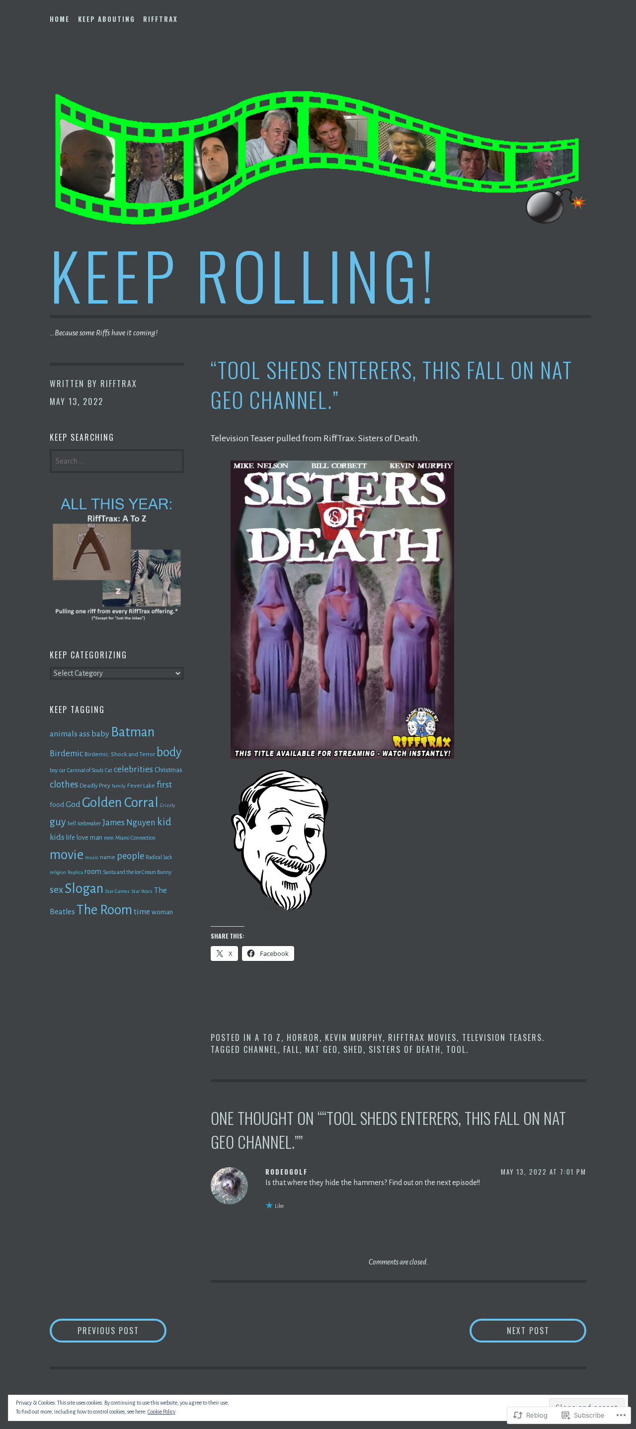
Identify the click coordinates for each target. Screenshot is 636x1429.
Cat (108, 770)
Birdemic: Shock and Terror (119, 754)
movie (66, 855)
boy (54, 770)
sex (56, 889)
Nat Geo (321, 1049)
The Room (104, 910)
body (169, 752)
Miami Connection (135, 838)
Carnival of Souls (85, 770)
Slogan (84, 888)
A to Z (268, 1037)
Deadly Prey (95, 785)
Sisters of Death (405, 1049)
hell (72, 823)
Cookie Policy (161, 1412)
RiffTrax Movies (422, 1037)
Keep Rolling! (244, 274)
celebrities (133, 769)
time (142, 911)
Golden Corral (120, 802)
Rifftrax (118, 384)
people (130, 856)
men (109, 838)
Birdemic (66, 753)
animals (64, 733)
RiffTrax (160, 19)
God (73, 804)
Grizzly (167, 805)
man (96, 837)
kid (164, 821)
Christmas (168, 770)
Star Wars (142, 891)
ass (84, 733)
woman (162, 912)
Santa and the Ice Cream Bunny (137, 872)
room (92, 871)
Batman (133, 732)
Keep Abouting (106, 19)
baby (100, 733)
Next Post (510, 1330)
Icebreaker (89, 823)
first (164, 785)
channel (260, 1049)
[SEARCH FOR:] (117, 460)
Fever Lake (141, 785)
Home (60, 19)
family (119, 786)
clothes (64, 785)
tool (456, 1049)
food (57, 804)
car (62, 770)
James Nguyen (129, 822)
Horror (303, 1037)
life (70, 837)
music (91, 857)
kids (57, 837)
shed (353, 1049)
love (82, 837)
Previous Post (94, 1330)
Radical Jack (159, 857)
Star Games (117, 891)
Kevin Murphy (354, 1037)
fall (291, 1049)
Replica (75, 872)
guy (58, 821)
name (107, 857)
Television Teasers (502, 1037)
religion (58, 872)
